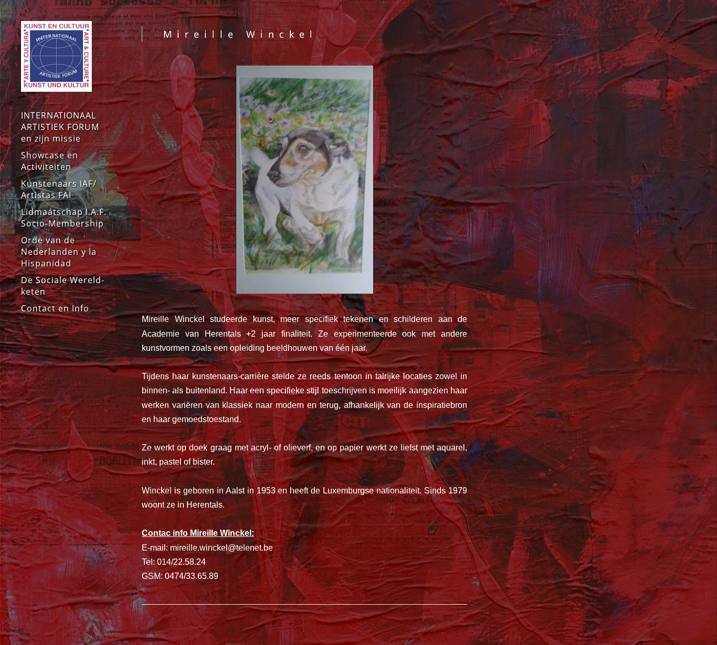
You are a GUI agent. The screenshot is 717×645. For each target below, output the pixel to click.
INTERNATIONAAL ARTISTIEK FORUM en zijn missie (60, 127)
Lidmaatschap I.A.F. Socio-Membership (64, 217)
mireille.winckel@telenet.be (221, 547)
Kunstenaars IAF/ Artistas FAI (59, 189)
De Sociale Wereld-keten (62, 285)
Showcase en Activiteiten (49, 161)
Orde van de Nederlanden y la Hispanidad (59, 251)
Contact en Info (55, 308)
